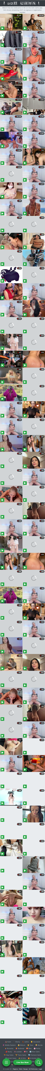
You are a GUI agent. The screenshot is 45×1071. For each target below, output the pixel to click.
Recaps (25, 1069)
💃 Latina (25, 1042)
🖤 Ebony (16, 1042)
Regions (15, 1069)
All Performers (33, 1069)
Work (20, 1069)
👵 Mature (21, 1045)
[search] (39, 1062)
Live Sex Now (22, 1062)
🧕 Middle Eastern (9, 1045)
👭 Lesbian (18, 1052)
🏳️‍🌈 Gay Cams (8, 1055)
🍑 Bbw (29, 1048)
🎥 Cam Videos (34, 1061)
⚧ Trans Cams (20, 1055)
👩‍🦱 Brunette (9, 1048)
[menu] (6, 1062)
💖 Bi (25, 1052)
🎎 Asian (8, 1042)
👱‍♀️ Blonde (39, 1045)
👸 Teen (30, 1045)
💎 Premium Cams (34, 1055)
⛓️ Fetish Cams (10, 1058)
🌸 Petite (37, 1048)
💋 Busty (9, 1052)
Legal (40, 1069)
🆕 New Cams (35, 1052)
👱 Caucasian (35, 1042)
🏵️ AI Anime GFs (34, 1058)
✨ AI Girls (22, 1058)
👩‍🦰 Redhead (19, 1048)
